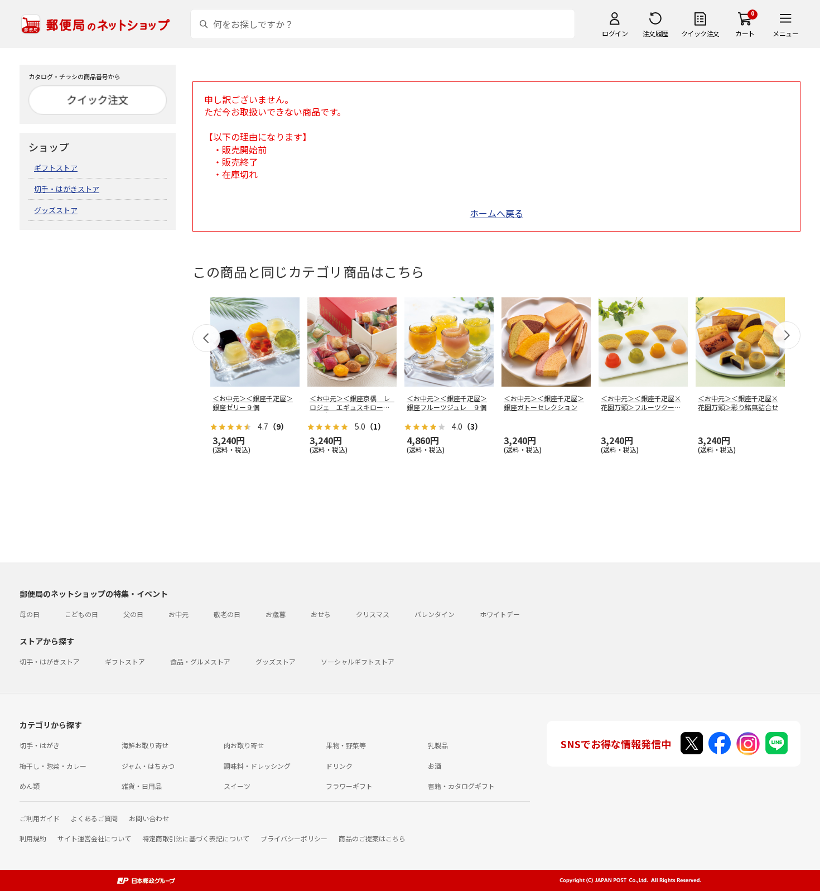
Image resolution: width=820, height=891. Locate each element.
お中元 (178, 614)
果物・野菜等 (346, 745)
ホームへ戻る (496, 213)
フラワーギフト (349, 786)
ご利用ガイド (40, 818)
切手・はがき (40, 745)
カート (745, 33)
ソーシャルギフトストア (357, 661)
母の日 (30, 614)
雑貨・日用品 (142, 786)
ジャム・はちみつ (148, 765)
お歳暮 (276, 614)
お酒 (434, 765)
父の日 (133, 614)
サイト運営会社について (94, 838)
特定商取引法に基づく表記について (195, 838)
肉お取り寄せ (244, 745)
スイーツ (237, 786)
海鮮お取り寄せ (145, 745)
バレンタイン (434, 614)
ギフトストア (56, 167)
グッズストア (56, 210)
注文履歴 (655, 33)
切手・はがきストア (66, 189)
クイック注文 (700, 33)
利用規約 (33, 838)
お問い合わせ (149, 818)
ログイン (615, 33)
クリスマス (372, 614)
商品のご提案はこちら (372, 838)
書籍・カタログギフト (461, 786)
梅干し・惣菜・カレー (53, 765)
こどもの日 (81, 614)
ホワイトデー (500, 614)
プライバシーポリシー (294, 838)
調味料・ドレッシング (257, 765)
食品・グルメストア (200, 661)
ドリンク (339, 765)
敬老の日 (227, 614)
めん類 (30, 786)
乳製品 (438, 745)
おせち (321, 614)
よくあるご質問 (94, 818)
